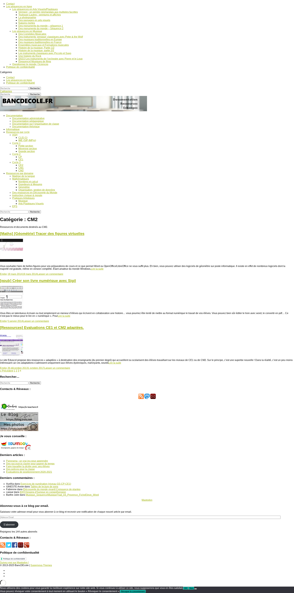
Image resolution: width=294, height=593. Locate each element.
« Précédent (6, 370)
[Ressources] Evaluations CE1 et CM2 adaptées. (42, 327)
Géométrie (24, 187)
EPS (14, 206)
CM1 (21, 168)
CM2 (21, 170)
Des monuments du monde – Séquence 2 (40, 28)
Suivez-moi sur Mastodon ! (14, 562)
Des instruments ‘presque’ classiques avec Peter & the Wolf (50, 36)
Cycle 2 (16, 154)
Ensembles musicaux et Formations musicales (43, 45)
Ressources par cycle (18, 132)
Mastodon (147, 500)
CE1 (20, 159)
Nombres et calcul (28, 181)
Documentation (14, 115)
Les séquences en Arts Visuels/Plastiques (35, 9)
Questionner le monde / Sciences (30, 64)
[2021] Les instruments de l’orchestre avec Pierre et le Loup (50, 58)
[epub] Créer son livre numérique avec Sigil (38, 281)
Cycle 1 (16, 143)
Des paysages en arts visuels (34, 20)
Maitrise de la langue (23, 176)
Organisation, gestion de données (36, 190)
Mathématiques (20, 179)
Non (191, 588)
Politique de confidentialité (20, 67)
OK (185, 588)
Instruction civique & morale (27, 195)
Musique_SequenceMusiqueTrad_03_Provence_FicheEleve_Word (62, 495)
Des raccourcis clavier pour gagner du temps (30, 463)
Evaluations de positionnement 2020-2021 (29, 472)
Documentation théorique (26, 126)
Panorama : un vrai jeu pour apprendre (27, 461)
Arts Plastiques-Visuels (31, 203)
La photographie (27, 17)
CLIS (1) (22, 137)
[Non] (195, 588)
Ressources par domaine (19, 173)
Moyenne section (27, 148)
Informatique (13, 129)
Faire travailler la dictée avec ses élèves (28, 466)
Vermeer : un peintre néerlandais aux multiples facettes (48, 12)
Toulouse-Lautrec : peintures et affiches (39, 14)
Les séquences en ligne (19, 6)
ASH (14, 135)
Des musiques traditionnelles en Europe (40, 39)
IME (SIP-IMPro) (27, 140)
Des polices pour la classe (20, 469)
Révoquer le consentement (133, 591)
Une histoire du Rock (29, 56)
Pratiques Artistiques (23, 198)
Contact (10, 3)
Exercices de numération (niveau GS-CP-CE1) (46, 484)
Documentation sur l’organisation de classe (35, 124)
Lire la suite (97, 269)
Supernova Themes (41, 565)
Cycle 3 (16, 162)
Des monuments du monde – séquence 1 (40, 25)
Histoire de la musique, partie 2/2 (36, 50)
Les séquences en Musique (27, 31)
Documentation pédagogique (28, 121)
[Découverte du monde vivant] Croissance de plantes (51, 489)
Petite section (25, 146)
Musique (23, 201)
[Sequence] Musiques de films (34, 61)
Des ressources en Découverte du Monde (34, 192)
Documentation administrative (28, 118)
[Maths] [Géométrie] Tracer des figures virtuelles (42, 233)
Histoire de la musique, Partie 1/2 (36, 47)
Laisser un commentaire (50, 274)
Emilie (3, 274)
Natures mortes (26, 23)
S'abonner (9, 524)
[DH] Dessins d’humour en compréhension (43, 492)
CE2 (20, 165)
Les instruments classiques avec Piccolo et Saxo (44, 53)
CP (20, 157)
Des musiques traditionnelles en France (40, 42)
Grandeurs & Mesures (30, 184)
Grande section (26, 151)
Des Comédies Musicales (32, 34)
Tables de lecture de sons (44, 486)
